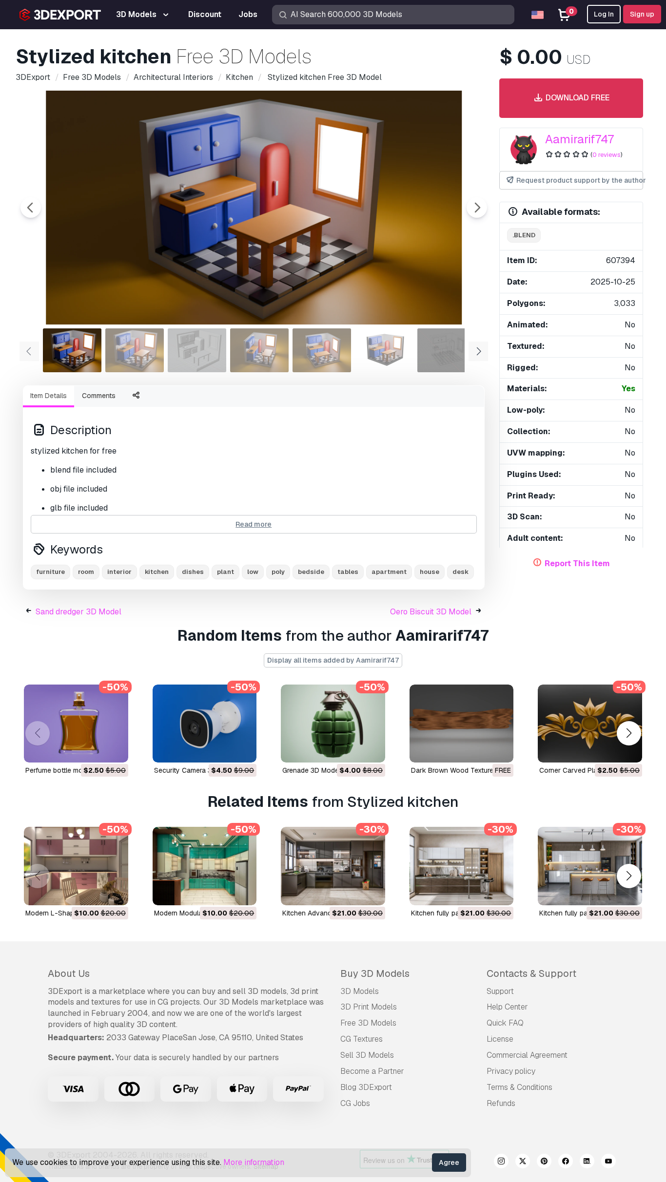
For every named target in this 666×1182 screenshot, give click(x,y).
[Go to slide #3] (197, 350)
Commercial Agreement (527, 1055)
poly (278, 572)
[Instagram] (501, 1162)
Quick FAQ (505, 1023)
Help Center (507, 1007)
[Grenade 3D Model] (333, 724)
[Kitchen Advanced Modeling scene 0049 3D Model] (333, 866)
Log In (604, 14)
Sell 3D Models (367, 1055)
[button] (628, 733)
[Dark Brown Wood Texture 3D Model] (462, 724)
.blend (523, 235)
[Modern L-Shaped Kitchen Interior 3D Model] (76, 866)
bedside (311, 572)
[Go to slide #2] (134, 350)
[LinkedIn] (587, 1162)
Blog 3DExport (366, 1087)
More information (253, 1162)
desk (460, 572)
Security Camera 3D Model (195, 770)
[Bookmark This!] (114, 749)
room (86, 572)
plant (225, 572)
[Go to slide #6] (384, 350)
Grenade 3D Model (311, 770)
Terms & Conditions (519, 1087)
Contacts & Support (531, 973)
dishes (193, 572)
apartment (389, 572)
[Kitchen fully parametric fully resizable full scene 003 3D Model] (462, 866)
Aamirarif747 (579, 139)
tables (347, 572)
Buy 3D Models (375, 973)
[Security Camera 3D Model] (205, 724)
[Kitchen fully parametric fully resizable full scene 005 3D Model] (590, 866)
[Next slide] (477, 207)
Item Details (48, 395)
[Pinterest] (544, 1162)
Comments (99, 395)
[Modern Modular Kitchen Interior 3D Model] (205, 866)
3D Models (359, 991)
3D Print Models (368, 1007)
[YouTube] (608, 1162)
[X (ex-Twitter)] (522, 1162)
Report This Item (577, 563)
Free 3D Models (368, 1023)
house (429, 572)
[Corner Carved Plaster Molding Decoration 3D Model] (590, 724)
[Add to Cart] (94, 749)
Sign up (642, 14)
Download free (576, 98)
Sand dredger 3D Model (78, 612)
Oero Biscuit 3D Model (430, 612)
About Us (69, 973)
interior (119, 572)
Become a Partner (372, 1071)
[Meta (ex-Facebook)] (565, 1162)
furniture (50, 572)
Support (500, 991)
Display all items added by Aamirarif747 (333, 660)
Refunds (501, 1103)
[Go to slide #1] (72, 350)
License (500, 1039)
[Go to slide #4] (259, 350)
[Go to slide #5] (322, 350)
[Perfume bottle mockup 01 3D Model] (76, 724)
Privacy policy (511, 1071)
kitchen (157, 572)
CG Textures (361, 1039)
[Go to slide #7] (446, 350)
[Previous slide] (30, 207)
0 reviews (606, 155)
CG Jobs (355, 1103)
